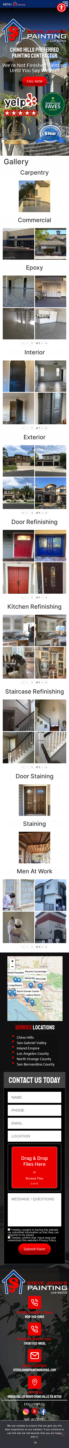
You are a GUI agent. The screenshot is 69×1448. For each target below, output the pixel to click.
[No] (63, 1434)
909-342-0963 (34, 1316)
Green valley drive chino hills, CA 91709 (34, 1396)
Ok (35, 1442)
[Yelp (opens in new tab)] (34, 1411)
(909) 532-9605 (34, 1343)
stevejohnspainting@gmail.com (34, 1370)
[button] (31, 986)
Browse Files (34, 1178)
